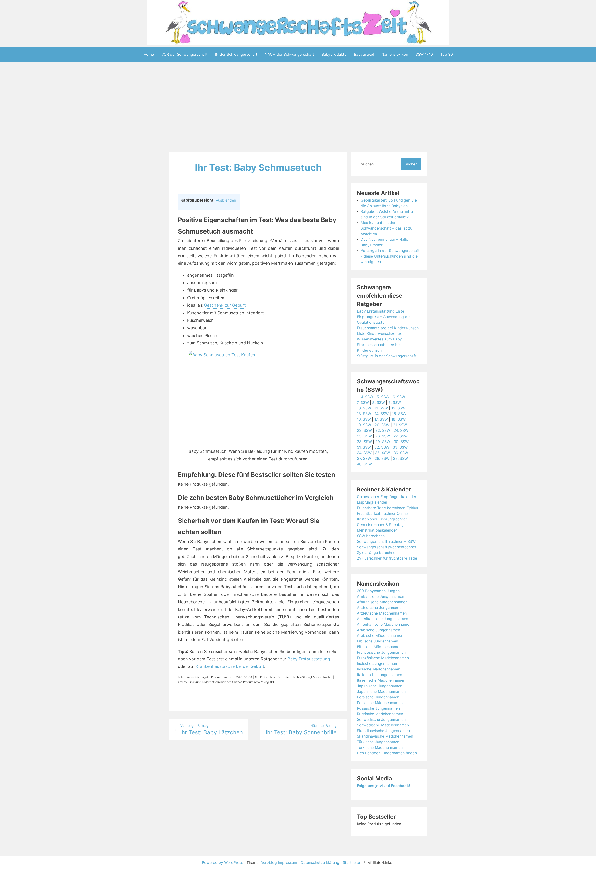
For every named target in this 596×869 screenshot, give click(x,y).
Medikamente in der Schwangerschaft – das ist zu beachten (386, 228)
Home (148, 54)
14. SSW (382, 413)
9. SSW (394, 402)
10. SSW (364, 408)
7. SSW (363, 402)
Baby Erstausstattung (309, 658)
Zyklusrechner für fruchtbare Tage (387, 558)
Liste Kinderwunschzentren (380, 333)
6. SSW (399, 397)
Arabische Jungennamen (378, 630)
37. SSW (364, 458)
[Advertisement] (298, 108)
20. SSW (382, 424)
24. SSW (401, 430)
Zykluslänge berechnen (377, 552)
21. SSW (400, 424)
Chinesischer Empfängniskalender (386, 496)
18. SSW (398, 419)
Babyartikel (364, 54)
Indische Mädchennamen (378, 669)
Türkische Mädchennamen (380, 747)
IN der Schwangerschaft (236, 54)
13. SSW (364, 413)
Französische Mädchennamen (383, 658)
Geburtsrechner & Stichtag (380, 524)
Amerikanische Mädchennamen (384, 624)
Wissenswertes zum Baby (379, 339)
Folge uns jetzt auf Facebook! (383, 785)
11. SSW (381, 408)
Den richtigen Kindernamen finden (387, 753)
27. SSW (400, 436)
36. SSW (400, 452)
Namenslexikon (394, 54)
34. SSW (364, 452)
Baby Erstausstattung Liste (380, 311)
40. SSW (364, 464)
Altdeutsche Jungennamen (380, 607)
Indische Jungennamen (377, 663)
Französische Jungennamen (381, 652)
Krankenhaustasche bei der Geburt (230, 666)
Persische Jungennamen (378, 697)
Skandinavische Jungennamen (383, 730)
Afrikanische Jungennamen (380, 596)
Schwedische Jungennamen (381, 719)
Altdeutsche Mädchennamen (382, 613)
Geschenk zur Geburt (225, 305)
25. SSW (364, 436)
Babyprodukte (334, 54)
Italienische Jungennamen (379, 674)
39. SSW (400, 458)
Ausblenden (226, 200)
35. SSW (382, 452)
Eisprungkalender (372, 502)
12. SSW (398, 408)
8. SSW (378, 402)
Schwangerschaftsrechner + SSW (386, 541)
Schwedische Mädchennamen (383, 725)
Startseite (351, 862)
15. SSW (399, 413)
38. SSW (382, 458)
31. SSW (364, 447)
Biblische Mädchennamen (379, 646)
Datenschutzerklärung (320, 862)
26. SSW (382, 436)
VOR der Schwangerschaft (184, 54)
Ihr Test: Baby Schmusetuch (258, 167)
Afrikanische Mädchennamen (382, 602)
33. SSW (400, 447)
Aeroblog (269, 862)
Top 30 (446, 54)
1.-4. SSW (365, 397)
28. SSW (364, 441)
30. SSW (401, 441)
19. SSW (364, 424)
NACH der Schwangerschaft (289, 54)
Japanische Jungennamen (379, 686)
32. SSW (381, 447)
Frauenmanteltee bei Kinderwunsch (388, 328)
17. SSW (381, 419)
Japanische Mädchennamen (381, 691)
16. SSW (364, 419)
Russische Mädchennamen (380, 713)
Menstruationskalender (377, 530)
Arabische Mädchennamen (380, 635)
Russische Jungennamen (378, 708)
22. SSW (364, 430)
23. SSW (382, 430)
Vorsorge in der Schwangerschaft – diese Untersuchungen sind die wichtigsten (390, 256)
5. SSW (383, 397)
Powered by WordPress (223, 862)
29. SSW (382, 441)
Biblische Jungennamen (377, 641)
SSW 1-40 (424, 54)
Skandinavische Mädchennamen (385, 736)
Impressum (287, 862)
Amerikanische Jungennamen (382, 618)
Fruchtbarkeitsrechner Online (382, 513)
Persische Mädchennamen (380, 702)
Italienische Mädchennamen (381, 680)
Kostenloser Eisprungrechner (382, 519)
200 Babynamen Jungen (378, 590)
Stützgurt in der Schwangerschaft (387, 356)
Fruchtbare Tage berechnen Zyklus (387, 507)
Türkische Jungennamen (378, 741)
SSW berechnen (371, 535)
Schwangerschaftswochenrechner (386, 547)
